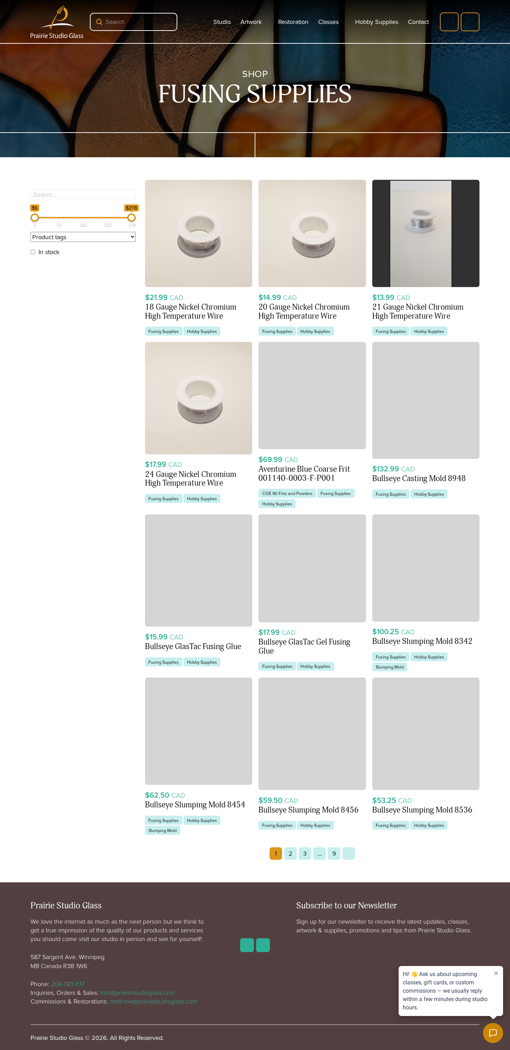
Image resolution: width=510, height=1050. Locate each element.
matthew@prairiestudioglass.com (153, 1001)
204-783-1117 (68, 984)
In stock (49, 251)
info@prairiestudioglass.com (137, 992)
